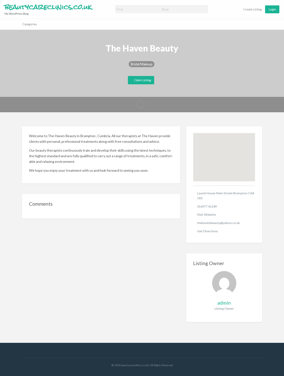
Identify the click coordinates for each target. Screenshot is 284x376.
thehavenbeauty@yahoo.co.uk (218, 223)
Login (272, 9)
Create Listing (252, 9)
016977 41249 (207, 206)
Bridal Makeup (141, 64)
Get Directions (207, 231)
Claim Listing (142, 80)
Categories (29, 24)
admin (224, 303)
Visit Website (206, 214)
